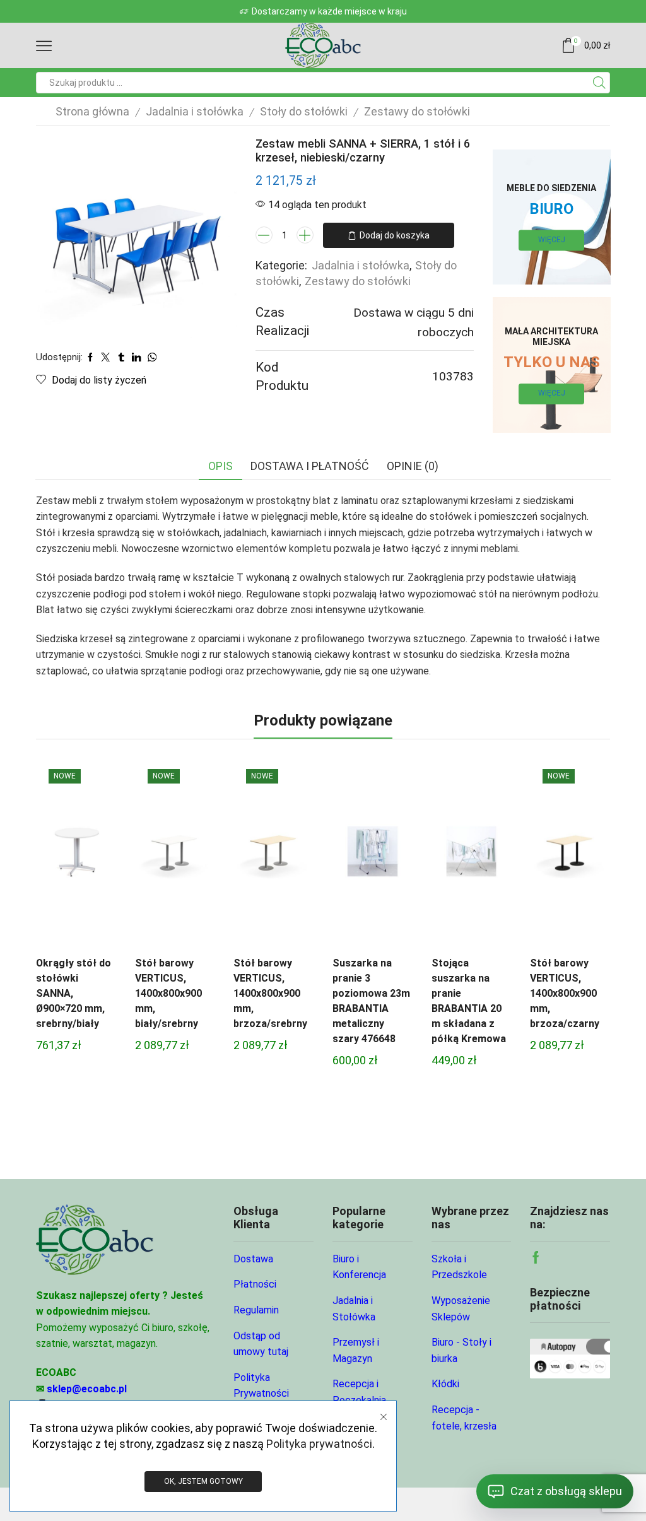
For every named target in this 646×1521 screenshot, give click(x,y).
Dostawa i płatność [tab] (309, 466)
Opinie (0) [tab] (412, 466)
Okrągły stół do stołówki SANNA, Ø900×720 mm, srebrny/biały (73, 993)
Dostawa (253, 1259)
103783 (453, 376)
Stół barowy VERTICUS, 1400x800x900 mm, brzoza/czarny (564, 993)
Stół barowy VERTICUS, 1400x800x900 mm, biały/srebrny (168, 993)
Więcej (551, 239)
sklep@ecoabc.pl (87, 1389)
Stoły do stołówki (304, 111)
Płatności (254, 1284)
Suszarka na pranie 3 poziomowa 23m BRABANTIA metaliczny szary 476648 (371, 1001)
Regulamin (256, 1310)
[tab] (220, 466)
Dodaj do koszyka (395, 235)
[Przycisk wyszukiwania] (599, 83)
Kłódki (445, 1384)
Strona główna (92, 111)
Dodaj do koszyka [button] (75, 855)
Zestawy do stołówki (417, 111)
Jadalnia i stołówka (195, 111)
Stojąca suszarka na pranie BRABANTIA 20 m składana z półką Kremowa (469, 1001)
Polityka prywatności (319, 1443)
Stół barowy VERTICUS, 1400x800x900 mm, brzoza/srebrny (270, 993)
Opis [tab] (220, 466)
